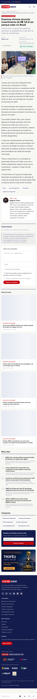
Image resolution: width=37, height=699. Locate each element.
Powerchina (26, 188)
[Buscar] (29, 7)
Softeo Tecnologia (14, 685)
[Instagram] (6, 593)
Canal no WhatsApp (27, 46)
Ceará (4, 188)
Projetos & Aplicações (11, 11)
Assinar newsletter (19, 543)
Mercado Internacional (25, 518)
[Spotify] (21, 593)
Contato (3, 624)
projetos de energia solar (9, 191)
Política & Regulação (8, 522)
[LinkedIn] (25, 696)
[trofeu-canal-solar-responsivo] (18, 561)
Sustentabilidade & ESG (9, 525)
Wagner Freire (4, 39)
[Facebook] (2, 593)
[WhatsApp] (20, 696)
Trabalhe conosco (6, 632)
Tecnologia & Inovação (24, 525)
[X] (29, 696)
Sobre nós (4, 621)
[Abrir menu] (34, 7)
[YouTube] (13, 593)
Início (2, 11)
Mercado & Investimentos (9, 518)
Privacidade (4, 627)
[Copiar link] (33, 696)
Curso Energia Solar (14, 188)
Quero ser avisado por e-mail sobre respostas (18, 278)
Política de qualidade (7, 629)
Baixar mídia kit (7, 643)
